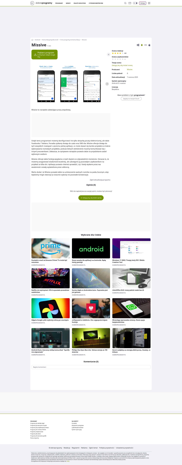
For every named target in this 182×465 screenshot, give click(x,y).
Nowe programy (34, 438)
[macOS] (149, 45)
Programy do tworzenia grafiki (38, 436)
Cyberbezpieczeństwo (77, 427)
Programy (59, 3)
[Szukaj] (125, 3)
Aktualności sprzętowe (78, 425)
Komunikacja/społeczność (50, 40)
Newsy (68, 3)
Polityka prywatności (106, 448)
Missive (129, 69)
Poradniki (74, 423)
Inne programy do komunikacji (70, 40)
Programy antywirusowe (36, 432)
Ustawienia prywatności (124, 448)
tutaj (68, 461)
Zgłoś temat (93, 448)
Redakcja (67, 448)
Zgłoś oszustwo (80, 3)
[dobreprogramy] (45, 3)
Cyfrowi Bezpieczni (96, 3)
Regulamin (76, 448)
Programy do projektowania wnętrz (39, 427)
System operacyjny (77, 429)
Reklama (84, 448)
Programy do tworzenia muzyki (38, 425)
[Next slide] (107, 84)
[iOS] (145, 45)
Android (37, 40)
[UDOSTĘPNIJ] (108, 54)
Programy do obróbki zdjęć (37, 423)
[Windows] (138, 45)
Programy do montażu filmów (38, 429)
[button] (149, 3)
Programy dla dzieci (35, 434)
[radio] (113, 53)
